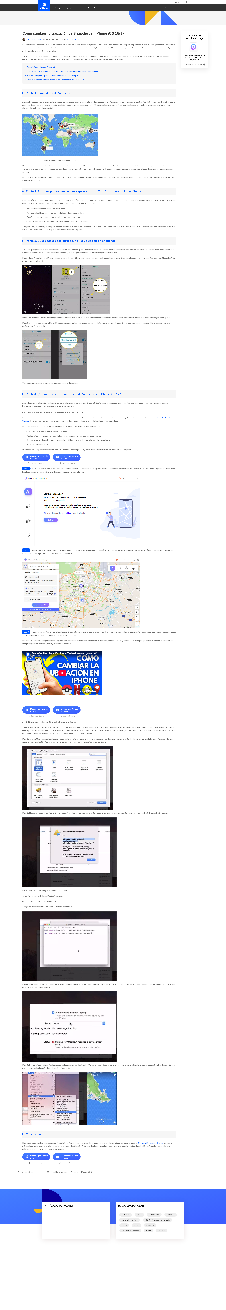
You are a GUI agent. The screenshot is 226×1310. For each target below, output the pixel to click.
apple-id (161, 1230)
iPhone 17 (150, 1225)
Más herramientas (113, 8)
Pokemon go (154, 1215)
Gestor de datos (91, 8)
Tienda (156, 8)
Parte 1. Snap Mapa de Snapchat (41, 67)
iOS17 (148, 1230)
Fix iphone (126, 1215)
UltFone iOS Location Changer (151, 1143)
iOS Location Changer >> (37, 1172)
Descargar (169, 8)
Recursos (177, 2)
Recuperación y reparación (66, 8)
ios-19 (124, 1225)
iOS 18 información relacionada (157, 1220)
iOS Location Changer (74, 39)
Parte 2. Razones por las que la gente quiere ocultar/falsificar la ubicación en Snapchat (63, 71)
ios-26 (136, 1225)
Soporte (183, 8)
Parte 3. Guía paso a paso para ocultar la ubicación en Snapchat (53, 75)
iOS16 (139, 1215)
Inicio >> (23, 1172)
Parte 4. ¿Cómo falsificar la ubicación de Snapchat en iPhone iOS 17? (56, 80)
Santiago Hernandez (33, 39)
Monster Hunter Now (130, 1220)
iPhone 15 (170, 1215)
